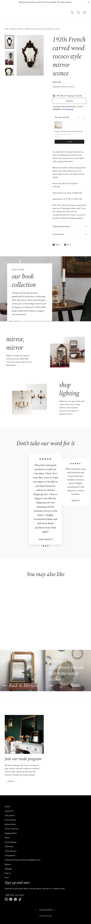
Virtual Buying (10, 842)
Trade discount (11, 851)
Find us (8, 873)
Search (7, 806)
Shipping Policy (11, 833)
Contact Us (9, 811)
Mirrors (21, 29)
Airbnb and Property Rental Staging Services (22, 860)
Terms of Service (11, 829)
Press (7, 877)
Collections (13, 29)
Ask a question (58, 234)
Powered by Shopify (45, 916)
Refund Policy (10, 824)
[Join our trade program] (24, 734)
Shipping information (61, 226)
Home (7, 29)
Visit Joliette (10, 815)
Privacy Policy (10, 820)
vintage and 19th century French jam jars (69, 131)
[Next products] (83, 117)
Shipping (56, 87)
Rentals (8, 864)
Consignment (10, 855)
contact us (10, 781)
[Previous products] (78, 117)
